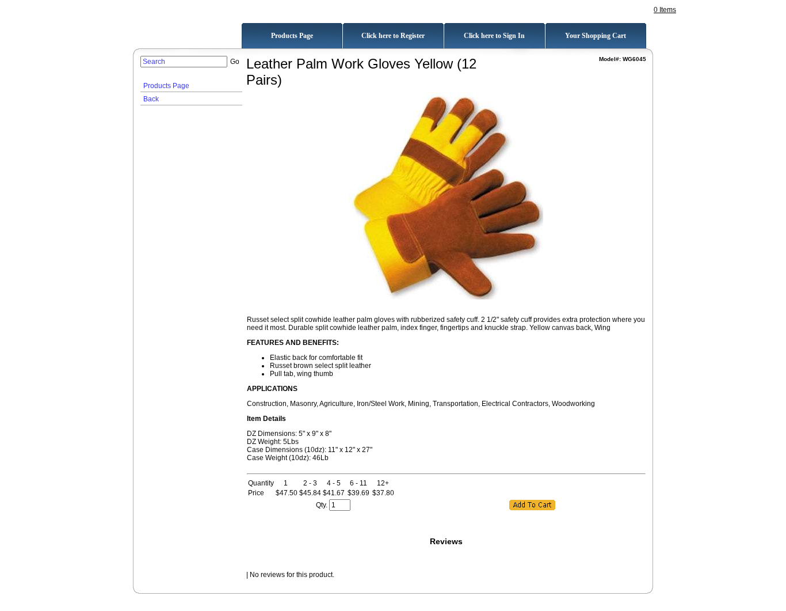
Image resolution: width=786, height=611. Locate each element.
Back (151, 99)
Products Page (166, 86)
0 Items (665, 10)
